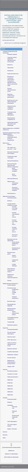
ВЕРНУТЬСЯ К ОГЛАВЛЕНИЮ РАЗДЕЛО (14, 43)
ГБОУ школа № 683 (9, 466)
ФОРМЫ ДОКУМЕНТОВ (8, 40)
